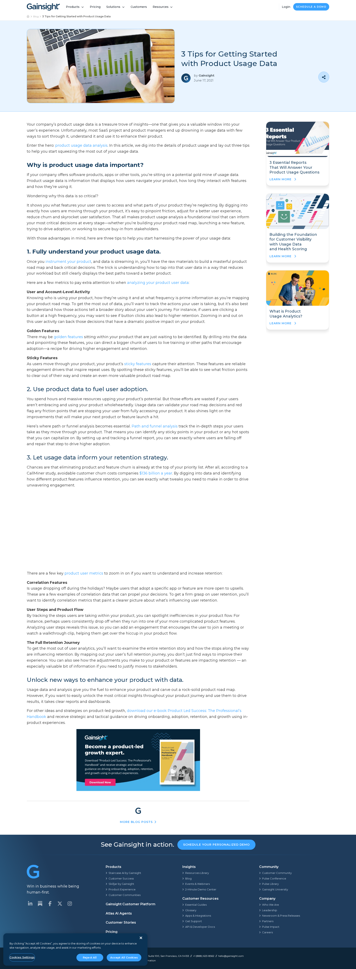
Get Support (193, 921)
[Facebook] (50, 903)
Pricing (95, 7)
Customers (139, 7)
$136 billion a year (155, 473)
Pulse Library (270, 883)
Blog (36, 16)
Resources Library (197, 873)
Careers (267, 932)
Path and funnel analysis (155, 426)
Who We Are (270, 904)
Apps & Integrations (198, 915)
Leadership (269, 910)
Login (286, 7)
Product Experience (122, 889)
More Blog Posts (136, 822)
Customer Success (121, 878)
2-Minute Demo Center (200, 889)
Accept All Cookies (124, 957)
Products (73, 7)
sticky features (137, 364)
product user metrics (83, 573)
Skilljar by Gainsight (121, 883)
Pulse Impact (270, 926)
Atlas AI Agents (119, 913)
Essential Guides (196, 904)
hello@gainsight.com (231, 955)
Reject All (90, 957)
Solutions (113, 7)
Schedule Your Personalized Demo (216, 844)
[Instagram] (69, 903)
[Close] (140, 937)
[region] (75, 949)
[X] (59, 903)
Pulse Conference (274, 878)
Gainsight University (275, 889)
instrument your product (68, 261)
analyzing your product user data (158, 282)
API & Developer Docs (200, 926)
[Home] (28, 16)
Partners (267, 921)
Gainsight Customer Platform (130, 904)
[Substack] (40, 903)
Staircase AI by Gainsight (125, 873)
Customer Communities (125, 895)
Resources (161, 7)
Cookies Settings (22, 957)
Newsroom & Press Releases (281, 915)
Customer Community (277, 873)
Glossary (190, 910)
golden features (68, 337)
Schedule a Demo (311, 6)
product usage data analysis (81, 145)
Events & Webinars (197, 883)
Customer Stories (121, 922)
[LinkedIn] (30, 903)
